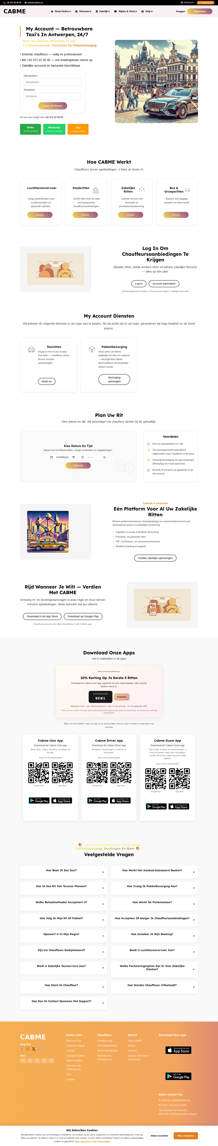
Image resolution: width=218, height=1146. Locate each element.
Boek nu (47, 381)
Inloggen (180, 11)
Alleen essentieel (159, 1135)
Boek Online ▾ (63, 11)
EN (23, 1061)
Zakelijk (70, 1050)
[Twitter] (33, 1048)
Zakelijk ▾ (104, 11)
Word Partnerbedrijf (107, 1050)
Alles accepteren (185, 1135)
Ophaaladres (30, 75)
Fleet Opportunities (107, 1045)
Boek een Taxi (73, 1040)
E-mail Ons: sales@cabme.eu (174, 1100)
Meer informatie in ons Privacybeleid (92, 1141)
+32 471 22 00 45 (54, 117)
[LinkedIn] (39, 1048)
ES (51, 1061)
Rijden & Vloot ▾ (128, 11)
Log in (139, 283)
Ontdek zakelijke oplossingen (155, 558)
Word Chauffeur (74, 1060)
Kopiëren (121, 697)
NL (30, 1061)
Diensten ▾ (85, 11)
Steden (132, 1045)
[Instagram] (28, 1048)
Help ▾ (148, 11)
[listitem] (30, 129)
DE (44, 1061)
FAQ (68, 1074)
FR (37, 1061)
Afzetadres (29, 90)
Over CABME (135, 1040)
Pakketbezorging (75, 1045)
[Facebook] (22, 1048)
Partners (132, 1050)
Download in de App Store (42, 616)
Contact (70, 1079)
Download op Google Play (83, 616)
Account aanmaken (164, 283)
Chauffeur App (104, 1040)
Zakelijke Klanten (75, 1055)
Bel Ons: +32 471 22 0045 (172, 1105)
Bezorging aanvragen (114, 379)
